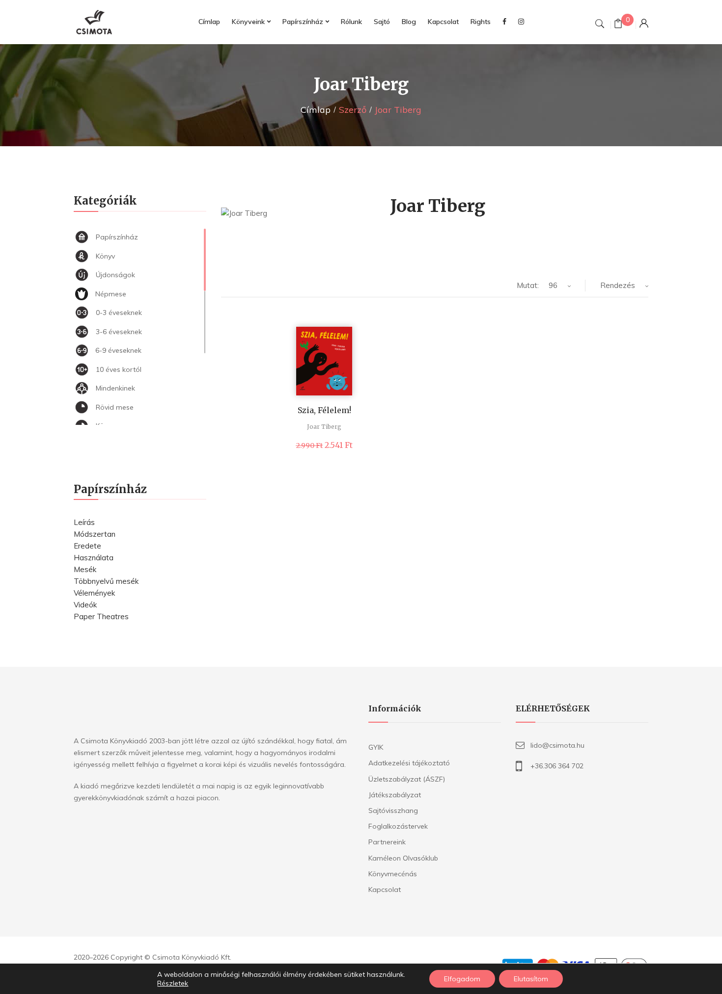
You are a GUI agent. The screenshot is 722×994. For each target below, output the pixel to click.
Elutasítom (531, 978)
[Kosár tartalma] (618, 24)
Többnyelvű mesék (106, 581)
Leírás (84, 522)
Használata (93, 557)
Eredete (87, 545)
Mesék (85, 569)
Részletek (172, 983)
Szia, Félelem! (324, 410)
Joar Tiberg (324, 426)
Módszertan (94, 534)
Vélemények (94, 593)
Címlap (316, 109)
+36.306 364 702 (556, 765)
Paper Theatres (101, 616)
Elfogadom (462, 978)
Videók (85, 604)
